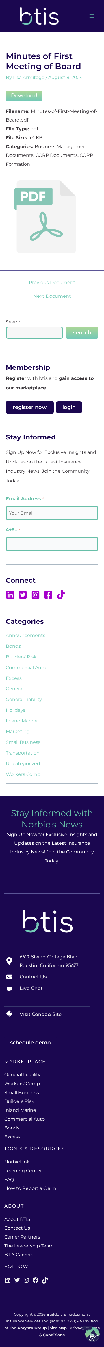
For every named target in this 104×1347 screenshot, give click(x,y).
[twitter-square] (24, 594)
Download (24, 96)
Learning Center (23, 1170)
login (69, 407)
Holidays (15, 710)
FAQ (9, 1179)
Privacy (77, 1328)
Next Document (52, 296)
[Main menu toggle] (91, 16)
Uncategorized (23, 763)
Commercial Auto (26, 667)
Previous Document (52, 282)
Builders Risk (19, 1101)
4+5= (13, 529)
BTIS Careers (18, 1254)
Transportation (23, 753)
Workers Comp (23, 774)
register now (30, 407)
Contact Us (33, 977)
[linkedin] (11, 594)
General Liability (24, 699)
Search (14, 322)
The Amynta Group (28, 1328)
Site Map (58, 1328)
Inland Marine (22, 721)
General (14, 688)
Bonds (13, 646)
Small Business (23, 742)
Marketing (18, 731)
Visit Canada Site (41, 1014)
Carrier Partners (22, 1237)
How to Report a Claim (30, 1188)
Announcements (25, 635)
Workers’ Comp (22, 1083)
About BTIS (17, 1219)
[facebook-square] (49, 594)
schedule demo (30, 1042)
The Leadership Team (29, 1246)
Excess (14, 678)
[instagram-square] (37, 594)
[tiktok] (62, 594)
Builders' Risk (21, 657)
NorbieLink (17, 1161)
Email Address (24, 498)
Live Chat (31, 988)
